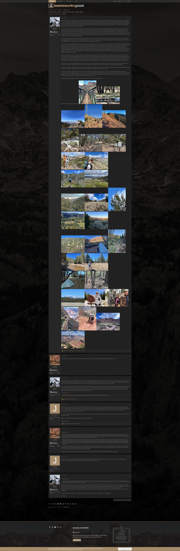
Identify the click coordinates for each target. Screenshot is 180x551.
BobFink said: (65, 432)
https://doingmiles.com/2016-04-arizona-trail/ (72, 411)
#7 (129, 475)
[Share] (128, 18)
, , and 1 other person (71, 423)
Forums (52, 1)
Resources (68, 1)
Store (76, 1)
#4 (129, 404)
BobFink (51, 14)
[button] (55, 1)
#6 (129, 456)
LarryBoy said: (65, 392)
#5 (129, 428)
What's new (60, 1)
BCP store (89, 537)
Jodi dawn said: (65, 478)
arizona (64, 14)
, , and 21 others (74, 350)
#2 (129, 356)
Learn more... (77, 540)
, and (69, 399)
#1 (129, 17)
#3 (129, 378)
